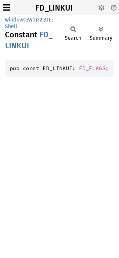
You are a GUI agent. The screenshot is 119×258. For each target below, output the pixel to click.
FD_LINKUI (54, 8)
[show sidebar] (7, 7)
